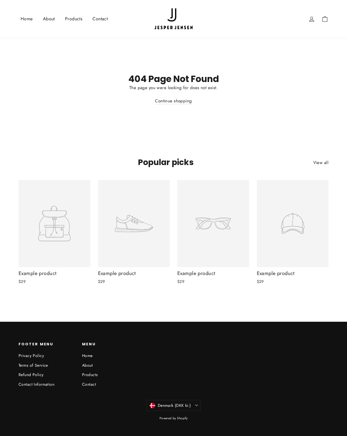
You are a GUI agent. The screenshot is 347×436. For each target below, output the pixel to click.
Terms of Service (33, 365)
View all (320, 162)
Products (73, 18)
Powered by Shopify (174, 418)
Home (27, 18)
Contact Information (36, 384)
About (49, 18)
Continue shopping (173, 101)
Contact (100, 18)
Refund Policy (31, 375)
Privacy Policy (31, 356)
